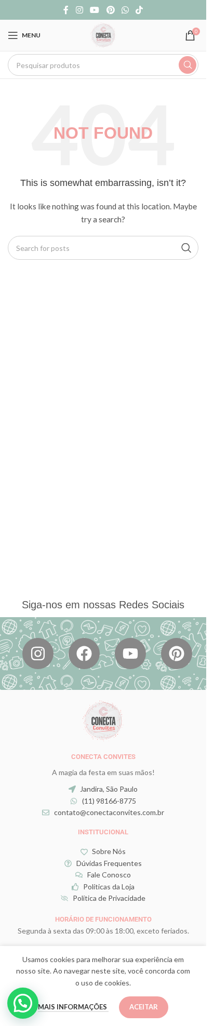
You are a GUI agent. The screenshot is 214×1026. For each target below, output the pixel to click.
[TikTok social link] (139, 10)
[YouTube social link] (95, 10)
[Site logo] (103, 34)
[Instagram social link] (79, 10)
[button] (22, 1003)
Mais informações (73, 1007)
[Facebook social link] (66, 10)
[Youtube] (130, 653)
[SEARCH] (187, 65)
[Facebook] (84, 653)
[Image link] (103, 719)
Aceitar (143, 1007)
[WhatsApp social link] (125, 10)
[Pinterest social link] (110, 10)
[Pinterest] (176, 653)
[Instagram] (38, 653)
